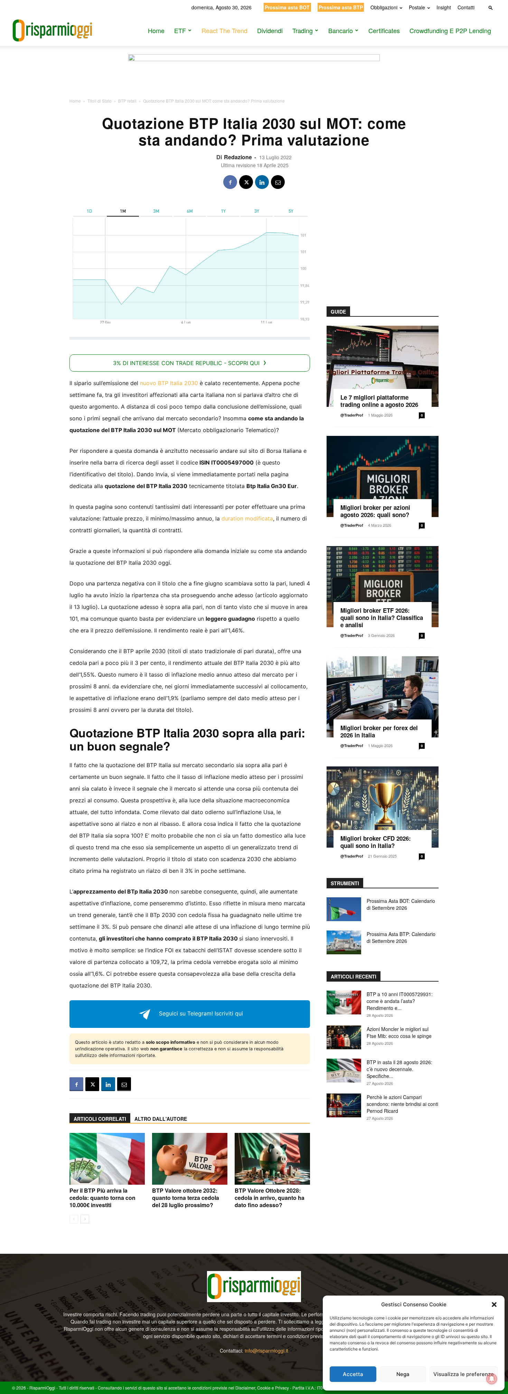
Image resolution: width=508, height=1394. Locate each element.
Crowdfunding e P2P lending (450, 30)
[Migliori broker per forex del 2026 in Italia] (383, 696)
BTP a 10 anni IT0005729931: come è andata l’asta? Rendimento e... (400, 1001)
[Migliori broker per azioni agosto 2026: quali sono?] (383, 476)
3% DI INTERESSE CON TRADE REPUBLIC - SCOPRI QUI (186, 363)
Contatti (466, 7)
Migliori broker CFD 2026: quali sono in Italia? (375, 842)
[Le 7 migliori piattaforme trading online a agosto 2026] (383, 366)
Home (156, 30)
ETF (180, 30)
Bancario (340, 30)
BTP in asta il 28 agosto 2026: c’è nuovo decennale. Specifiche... (399, 1069)
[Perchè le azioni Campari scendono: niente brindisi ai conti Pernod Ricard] (344, 1105)
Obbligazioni (383, 7)
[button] (494, 1304)
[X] (246, 182)
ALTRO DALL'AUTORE (160, 1118)
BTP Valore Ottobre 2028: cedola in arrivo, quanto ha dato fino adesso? (269, 1197)
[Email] (278, 182)
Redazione (238, 157)
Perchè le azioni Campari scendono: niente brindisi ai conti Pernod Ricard (402, 1104)
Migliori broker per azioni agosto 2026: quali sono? (375, 511)
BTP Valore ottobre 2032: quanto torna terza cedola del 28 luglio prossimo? (185, 1197)
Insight (443, 7)
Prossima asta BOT (287, 7)
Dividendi (270, 30)
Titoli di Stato (99, 101)
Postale (417, 7)
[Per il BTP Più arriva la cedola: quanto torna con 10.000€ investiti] (107, 1159)
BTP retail (127, 101)
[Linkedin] (262, 182)
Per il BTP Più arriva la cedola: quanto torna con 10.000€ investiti (102, 1197)
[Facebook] (230, 182)
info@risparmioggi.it (266, 1350)
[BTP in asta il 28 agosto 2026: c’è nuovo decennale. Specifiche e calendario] (344, 1070)
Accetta (353, 1374)
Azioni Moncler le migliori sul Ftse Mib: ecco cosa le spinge (399, 1032)
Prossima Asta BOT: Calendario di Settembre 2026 (401, 904)
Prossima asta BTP (341, 7)
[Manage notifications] (491, 1378)
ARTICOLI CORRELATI (100, 1118)
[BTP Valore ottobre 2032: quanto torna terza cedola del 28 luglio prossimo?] (189, 1159)
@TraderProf (351, 415)
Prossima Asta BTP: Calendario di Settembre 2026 (401, 937)
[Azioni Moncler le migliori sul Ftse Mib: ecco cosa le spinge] (344, 1037)
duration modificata (247, 518)
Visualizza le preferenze (463, 1374)
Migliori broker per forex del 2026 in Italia (379, 731)
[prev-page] (73, 1219)
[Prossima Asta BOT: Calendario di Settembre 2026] (344, 909)
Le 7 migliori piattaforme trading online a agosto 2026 (379, 401)
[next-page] (85, 1219)
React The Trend (224, 30)
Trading (302, 30)
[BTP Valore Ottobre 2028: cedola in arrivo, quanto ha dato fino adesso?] (272, 1159)
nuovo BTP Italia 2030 (169, 383)
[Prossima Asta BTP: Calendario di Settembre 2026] (344, 942)
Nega (403, 1374)
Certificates (384, 30)
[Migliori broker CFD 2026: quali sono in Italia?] (383, 807)
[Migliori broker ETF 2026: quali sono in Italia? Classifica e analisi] (383, 586)
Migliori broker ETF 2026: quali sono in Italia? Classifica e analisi (381, 617)
